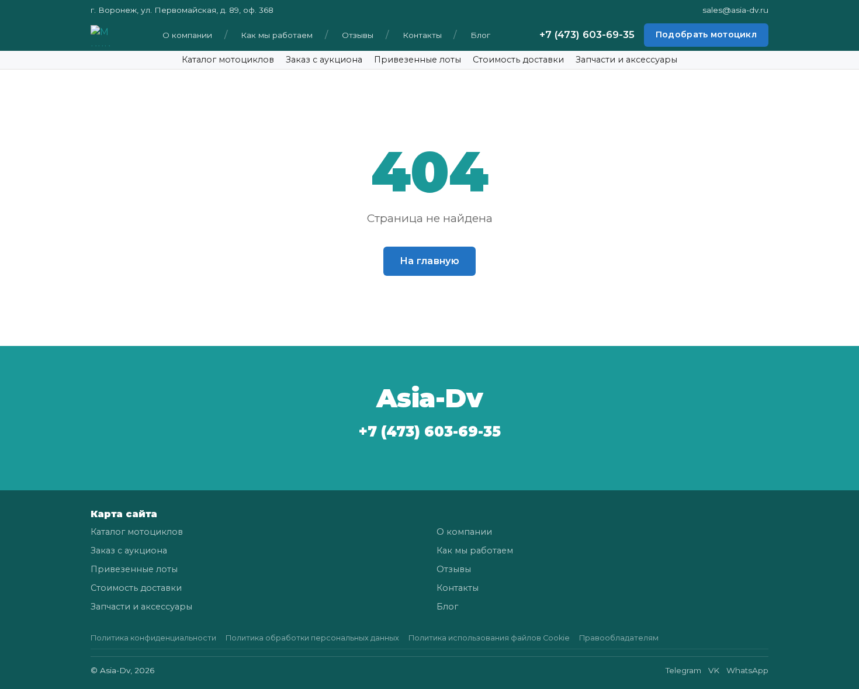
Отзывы (357, 35)
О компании (187, 35)
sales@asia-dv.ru (735, 10)
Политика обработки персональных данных (312, 637)
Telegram (683, 670)
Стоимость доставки (518, 59)
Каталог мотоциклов (228, 59)
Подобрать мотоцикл (706, 35)
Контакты (422, 35)
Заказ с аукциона (324, 59)
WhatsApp (747, 670)
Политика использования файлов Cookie (489, 637)
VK (713, 670)
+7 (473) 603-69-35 (587, 35)
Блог (480, 35)
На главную (429, 260)
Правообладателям (619, 637)
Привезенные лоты (417, 59)
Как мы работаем (277, 35)
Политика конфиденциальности (153, 637)
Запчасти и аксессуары (626, 59)
